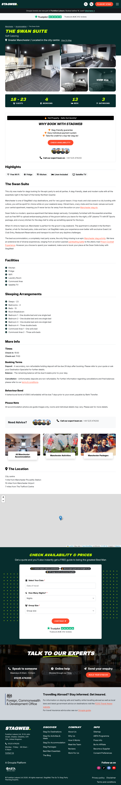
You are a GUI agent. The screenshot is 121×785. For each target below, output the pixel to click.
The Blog (47, 755)
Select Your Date (36, 580)
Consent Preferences (102, 753)
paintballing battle (76, 242)
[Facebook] (109, 767)
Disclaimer (111, 777)
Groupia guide (84, 710)
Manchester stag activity (95, 238)
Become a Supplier (101, 749)
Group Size (34, 605)
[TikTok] (104, 767)
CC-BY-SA (104, 546)
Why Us (71, 736)
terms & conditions (30, 382)
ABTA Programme (101, 736)
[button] (91, 4)
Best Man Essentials (51, 751)
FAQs (69, 673)
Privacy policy (98, 777)
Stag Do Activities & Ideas (51, 737)
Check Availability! (61, 143)
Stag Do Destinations (52, 732)
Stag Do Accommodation (54, 742)
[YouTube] (114, 767)
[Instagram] (99, 767)
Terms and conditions (106, 782)
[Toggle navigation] (117, 4)
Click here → (90, 11)
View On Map (66, 40)
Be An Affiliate (99, 744)
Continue (59, 621)
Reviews (72, 749)
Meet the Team (74, 744)
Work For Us (73, 753)
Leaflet (71, 546)
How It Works (74, 740)
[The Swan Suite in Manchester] (32, 67)
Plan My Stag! (104, 4)
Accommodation (21, 26)
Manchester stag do (89, 207)
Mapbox (117, 546)
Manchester (9, 26)
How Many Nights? (38, 593)
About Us (72, 732)
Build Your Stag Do (98, 675)
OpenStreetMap (87, 546)
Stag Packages (49, 747)
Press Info (97, 740)
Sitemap (97, 732)
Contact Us (9, 753)
